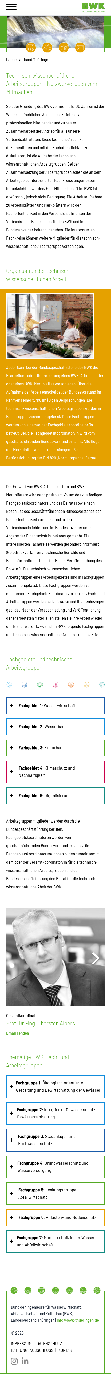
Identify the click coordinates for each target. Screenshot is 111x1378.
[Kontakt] (80, 47)
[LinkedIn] (27, 1361)
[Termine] (30, 47)
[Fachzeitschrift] (64, 47)
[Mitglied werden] (47, 47)
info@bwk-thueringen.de (78, 1319)
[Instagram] (16, 1361)
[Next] (94, 958)
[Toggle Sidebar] (11, 7)
